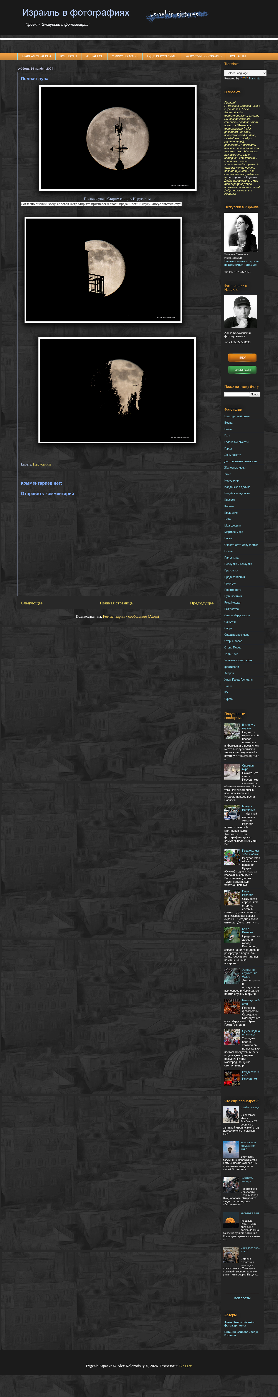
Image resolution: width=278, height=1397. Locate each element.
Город (228, 448)
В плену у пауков (248, 726)
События (230, 622)
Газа (227, 435)
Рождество (231, 608)
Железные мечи (234, 467)
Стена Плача (232, 647)
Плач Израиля (247, 893)
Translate (254, 78)
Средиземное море (236, 634)
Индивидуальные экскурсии (241, 261)
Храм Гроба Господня (238, 679)
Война (228, 429)
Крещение (231, 512)
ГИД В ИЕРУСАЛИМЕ (161, 56)
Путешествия (233, 596)
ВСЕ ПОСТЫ (68, 56)
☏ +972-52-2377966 (237, 272)
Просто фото (232, 589)
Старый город (233, 641)
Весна (228, 422)
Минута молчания (248, 808)
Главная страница (116, 603)
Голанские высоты (236, 442)
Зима (227, 474)
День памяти (232, 454)
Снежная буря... (248, 767)
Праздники (231, 570)
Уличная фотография (238, 660)
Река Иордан (232, 602)
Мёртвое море (233, 531)
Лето (227, 519)
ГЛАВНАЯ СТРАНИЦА (36, 56)
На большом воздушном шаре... (248, 1145)
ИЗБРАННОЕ (94, 56)
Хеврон (229, 673)
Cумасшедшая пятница (251, 1032)
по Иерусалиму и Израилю (240, 264)
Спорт (228, 628)
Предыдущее (202, 603)
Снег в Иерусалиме (237, 615)
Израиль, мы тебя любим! (250, 852)
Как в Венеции (247, 930)
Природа (230, 583)
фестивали (231, 666)
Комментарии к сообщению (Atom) (131, 616)
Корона (229, 506)
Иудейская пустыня (237, 493)
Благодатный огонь (237, 416)
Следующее (32, 603)
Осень (228, 551)
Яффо (228, 699)
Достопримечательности (240, 461)
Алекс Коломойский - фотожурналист (239, 1324)
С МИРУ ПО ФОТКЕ (125, 56)
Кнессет (229, 499)
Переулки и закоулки (238, 564)
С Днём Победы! (250, 1107)
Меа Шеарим (232, 525)
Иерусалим (42, 464)
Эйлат (228, 686)
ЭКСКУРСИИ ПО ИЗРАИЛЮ (203, 56)
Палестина (231, 557)
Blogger (185, 1366)
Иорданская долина (237, 487)
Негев (228, 538)
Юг (226, 692)
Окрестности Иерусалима (241, 544)
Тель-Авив (231, 654)
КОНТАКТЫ (238, 56)
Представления (234, 577)
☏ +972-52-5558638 (237, 342)
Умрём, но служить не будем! (249, 973)
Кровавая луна (250, 1213)
